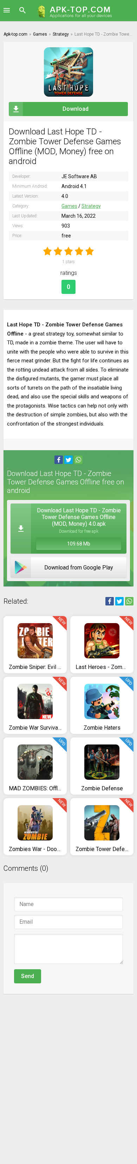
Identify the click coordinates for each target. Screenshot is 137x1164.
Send (27, 976)
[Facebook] (58, 460)
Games (69, 206)
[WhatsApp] (78, 460)
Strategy (91, 206)
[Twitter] (68, 460)
